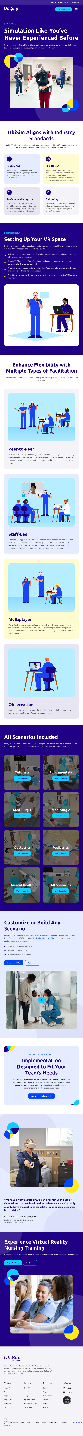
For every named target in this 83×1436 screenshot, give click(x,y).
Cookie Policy (53, 1422)
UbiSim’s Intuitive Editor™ (46, 938)
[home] (11, 9)
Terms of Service (40, 1422)
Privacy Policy (64, 1422)
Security (29, 1422)
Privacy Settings (77, 1422)
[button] (76, 9)
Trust (22, 1422)
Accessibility (14, 1422)
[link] (12, 1359)
